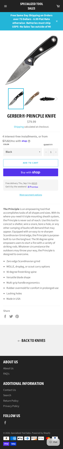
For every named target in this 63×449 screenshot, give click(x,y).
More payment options (31, 195)
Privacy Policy (11, 406)
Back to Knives (33, 340)
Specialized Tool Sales (31, 6)
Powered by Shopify (41, 433)
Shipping (19, 127)
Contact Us (9, 390)
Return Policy (10, 401)
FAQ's (6, 374)
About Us (8, 368)
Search (7, 395)
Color (6, 144)
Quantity (48, 145)
